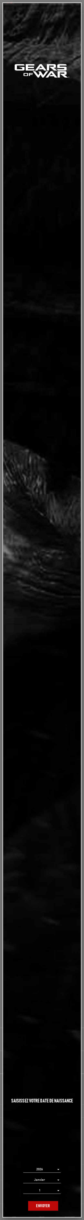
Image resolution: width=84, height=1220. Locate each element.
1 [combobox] (39, 1190)
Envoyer (43, 1206)
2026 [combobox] (39, 1169)
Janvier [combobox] (39, 1179)
